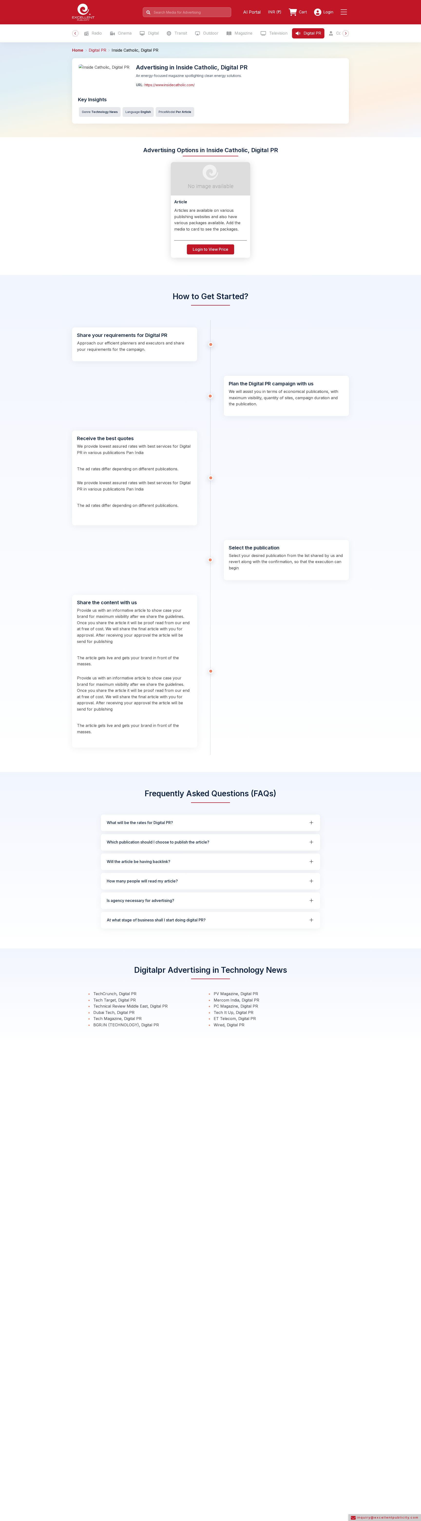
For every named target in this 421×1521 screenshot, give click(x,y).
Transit (180, 33)
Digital (153, 33)
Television (277, 33)
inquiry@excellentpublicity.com (387, 1517)
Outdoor (210, 33)
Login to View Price (210, 249)
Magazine (242, 33)
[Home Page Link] (83, 11)
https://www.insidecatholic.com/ (169, 85)
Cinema (124, 33)
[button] (345, 12)
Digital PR (311, 33)
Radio (96, 33)
